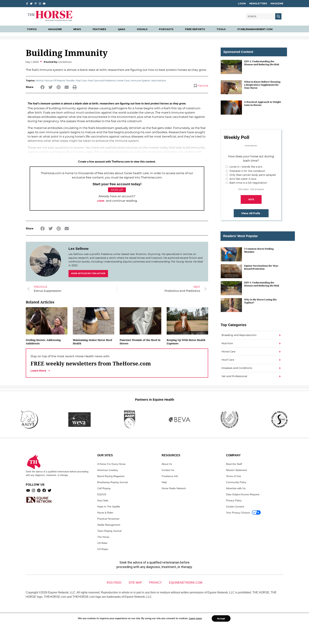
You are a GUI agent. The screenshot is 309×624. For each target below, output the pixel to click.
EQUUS (101, 494)
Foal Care (81, 80)
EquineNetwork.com (185, 582)
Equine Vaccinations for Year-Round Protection (261, 267)
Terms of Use (233, 476)
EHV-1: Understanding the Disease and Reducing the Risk (261, 63)
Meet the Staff (234, 464)
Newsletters (258, 3)
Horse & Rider (105, 512)
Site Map (135, 582)
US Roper (102, 549)
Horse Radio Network (174, 488)
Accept (221, 618)
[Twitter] (31, 3)
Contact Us (168, 470)
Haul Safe (102, 500)
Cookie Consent (235, 506)
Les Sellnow (78, 248)
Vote (251, 199)
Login (242, 3)
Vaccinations (158, 80)
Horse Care (123, 80)
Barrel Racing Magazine (110, 476)
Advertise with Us (236, 488)
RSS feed (114, 582)
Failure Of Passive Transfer (60, 80)
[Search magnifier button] (278, 16)
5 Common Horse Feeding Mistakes (259, 250)
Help (164, 482)
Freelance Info (170, 476)
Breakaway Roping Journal (112, 482)
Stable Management (108, 524)
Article (39, 80)
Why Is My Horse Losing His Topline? (260, 301)
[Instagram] (40, 3)
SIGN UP (117, 189)
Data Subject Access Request (242, 494)
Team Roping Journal (109, 530)
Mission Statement (236, 470)
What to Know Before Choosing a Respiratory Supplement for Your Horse (262, 85)
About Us (167, 464)
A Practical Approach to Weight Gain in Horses (262, 103)
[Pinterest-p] (35, 3)
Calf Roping (104, 488)
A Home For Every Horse (111, 464)
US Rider (102, 543)
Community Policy (236, 482)
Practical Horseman (108, 518)
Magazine (277, 3)
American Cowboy (107, 470)
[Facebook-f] (27, 3)
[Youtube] (28, 490)
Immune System (140, 80)
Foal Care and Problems (102, 80)
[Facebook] (44, 490)
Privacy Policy (234, 500)
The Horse (103, 536)
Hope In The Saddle (108, 506)
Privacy (155, 582)
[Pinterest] (39, 490)
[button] (42, 87)
